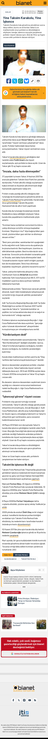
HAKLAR (8, 12)
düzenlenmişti (24, 524)
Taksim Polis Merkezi (11, 199)
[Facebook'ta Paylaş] (8, 81)
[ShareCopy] (32, 81)
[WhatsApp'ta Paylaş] (20, 81)
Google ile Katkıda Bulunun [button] (26, 654)
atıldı (4, 507)
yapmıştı (35, 479)
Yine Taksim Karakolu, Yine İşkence (22, 19)
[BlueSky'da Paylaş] (26, 81)
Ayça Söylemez (17, 570)
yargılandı (14, 535)
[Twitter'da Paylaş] (14, 81)
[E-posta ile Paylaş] (38, 81)
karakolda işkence (18, 157)
